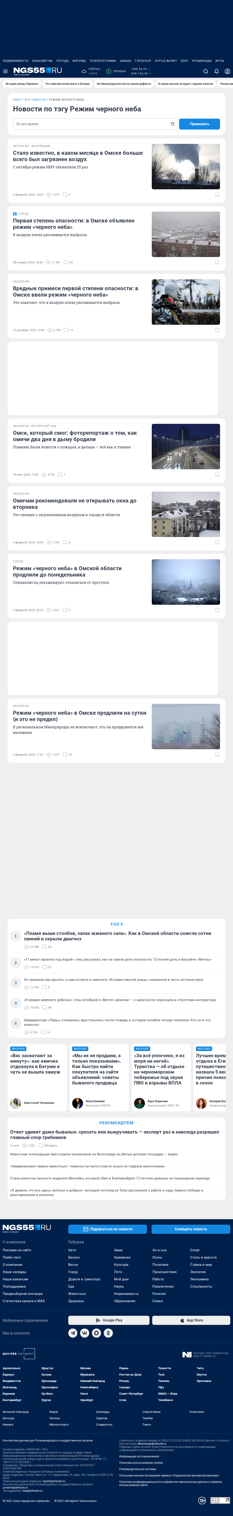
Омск (17, 99)
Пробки (117, 71)
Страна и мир (201, 1265)
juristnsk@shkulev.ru (15, 1487)
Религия (159, 1294)
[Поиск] (205, 71)
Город (73, 1272)
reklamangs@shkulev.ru (151, 1443)
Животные (77, 1294)
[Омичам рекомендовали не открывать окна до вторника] (186, 514)
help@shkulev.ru (33, 1490)
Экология (198, 1272)
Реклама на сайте (17, 1250)
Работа (158, 1279)
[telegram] (72, 1333)
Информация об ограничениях (139, 1456)
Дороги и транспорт (84, 1279)
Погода (62, 60)
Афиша (125, 60)
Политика (160, 1265)
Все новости (35, 99)
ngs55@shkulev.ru (54, 1481)
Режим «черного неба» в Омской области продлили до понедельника (67, 571)
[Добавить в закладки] (217, 194)
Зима (118, 1250)
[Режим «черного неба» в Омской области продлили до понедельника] (186, 582)
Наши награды (14, 1272)
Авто (72, 1250)
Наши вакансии (15, 1279)
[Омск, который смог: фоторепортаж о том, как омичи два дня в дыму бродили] (186, 446)
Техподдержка (14, 1286)
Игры (219, 60)
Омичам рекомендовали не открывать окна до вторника (75, 503)
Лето (118, 1272)
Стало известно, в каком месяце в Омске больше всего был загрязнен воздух (78, 156)
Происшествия (164, 1272)
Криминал (122, 1257)
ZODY (184, 60)
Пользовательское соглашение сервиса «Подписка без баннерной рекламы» (169, 1475)
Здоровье (76, 1301)
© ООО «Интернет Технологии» (75, 1501)
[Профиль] (227, 71)
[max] (96, 1333)
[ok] (108, 1333)
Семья (157, 1301)
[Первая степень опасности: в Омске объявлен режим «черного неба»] (186, 234)
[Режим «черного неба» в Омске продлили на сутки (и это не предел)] (186, 726)
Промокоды (202, 60)
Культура (121, 1265)
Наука (119, 1286)
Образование (124, 1301)
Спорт (195, 1250)
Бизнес (74, 1257)
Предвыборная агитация (23, 1294)
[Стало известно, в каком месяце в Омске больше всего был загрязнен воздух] (186, 166)
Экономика (199, 1279)
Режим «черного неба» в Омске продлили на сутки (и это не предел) (79, 716)
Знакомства (42, 60)
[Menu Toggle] (5, 71)
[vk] (84, 1333)
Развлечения (163, 1286)
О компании (12, 1265)
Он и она (159, 1250)
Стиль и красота (203, 1257)
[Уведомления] (216, 71)
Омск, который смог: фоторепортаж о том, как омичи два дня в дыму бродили (75, 436)
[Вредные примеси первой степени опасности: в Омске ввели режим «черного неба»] (186, 302)
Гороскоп (143, 60)
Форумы (79, 60)
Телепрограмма (103, 60)
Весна (73, 1265)
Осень (157, 1257)
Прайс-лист (12, 1257)
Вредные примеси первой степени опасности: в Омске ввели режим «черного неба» (75, 291)
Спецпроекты (201, 1286)
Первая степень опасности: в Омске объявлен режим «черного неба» (73, 223)
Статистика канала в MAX (24, 1301)
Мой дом (121, 1279)
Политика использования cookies (141, 1462)
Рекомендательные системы (137, 1469)
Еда (71, 1286)
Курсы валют (166, 60)
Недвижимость (16, 60)
